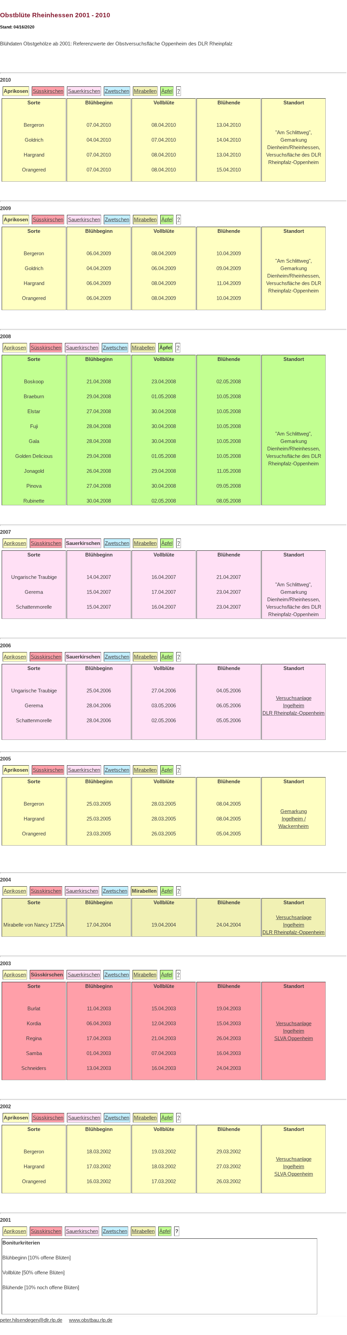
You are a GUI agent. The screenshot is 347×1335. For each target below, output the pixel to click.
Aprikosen (15, 347)
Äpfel (166, 91)
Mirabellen (145, 91)
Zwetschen (117, 91)
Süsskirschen (48, 91)
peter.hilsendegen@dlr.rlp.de (31, 1320)
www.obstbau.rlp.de (90, 1320)
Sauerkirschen (84, 91)
